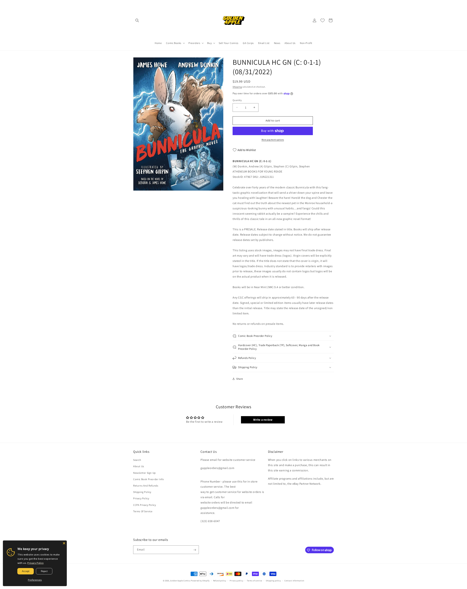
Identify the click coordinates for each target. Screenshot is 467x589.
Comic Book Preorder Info (148, 479)
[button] (137, 20)
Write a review (262, 420)
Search (137, 460)
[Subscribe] (195, 550)
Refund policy (219, 580)
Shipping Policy (142, 492)
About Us (138, 466)
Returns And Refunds (145, 485)
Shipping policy (273, 580)
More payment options (273, 139)
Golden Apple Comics (180, 580)
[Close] (64, 543)
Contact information (294, 580)
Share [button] (239, 378)
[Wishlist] (323, 20)
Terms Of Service (143, 511)
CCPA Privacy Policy (144, 505)
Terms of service (254, 580)
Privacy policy (236, 580)
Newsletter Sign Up (144, 472)
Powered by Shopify (200, 580)
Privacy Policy (141, 498)
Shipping (237, 86)
